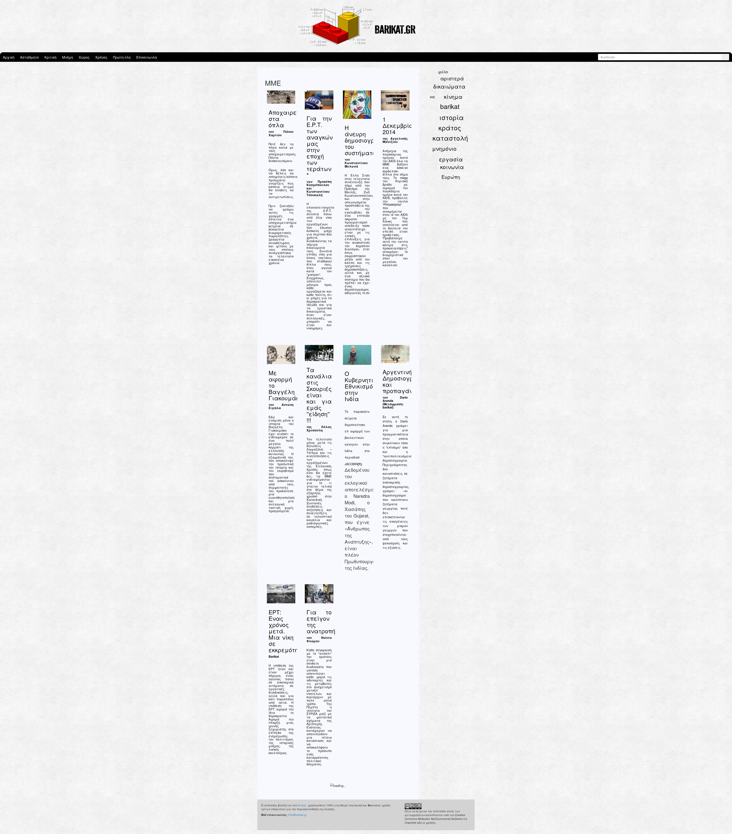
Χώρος (84, 57)
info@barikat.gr (297, 815)
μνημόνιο (444, 148)
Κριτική (50, 57)
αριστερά (452, 78)
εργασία (451, 159)
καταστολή (450, 138)
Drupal (302, 805)
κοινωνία (452, 167)
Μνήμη (67, 57)
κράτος (449, 127)
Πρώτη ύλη (122, 57)
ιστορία (451, 117)
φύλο (443, 71)
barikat (449, 106)
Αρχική (8, 57)
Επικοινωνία (146, 57)
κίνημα (453, 96)
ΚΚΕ (432, 97)
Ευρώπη (450, 176)
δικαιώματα (449, 86)
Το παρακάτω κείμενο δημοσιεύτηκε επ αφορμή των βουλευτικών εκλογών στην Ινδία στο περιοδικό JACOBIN (357, 437)
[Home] (366, 26)
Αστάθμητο (29, 57)
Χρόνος (101, 57)
